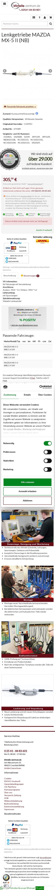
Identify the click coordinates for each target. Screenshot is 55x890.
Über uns (8, 792)
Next (50, 71)
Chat (33, 378)
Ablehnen (27, 500)
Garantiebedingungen (14, 784)
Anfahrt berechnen (12, 768)
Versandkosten (45, 857)
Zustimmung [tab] (10, 395)
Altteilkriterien (36, 201)
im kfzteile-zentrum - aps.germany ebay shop (37, 168)
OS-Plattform (10, 787)
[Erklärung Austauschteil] (37, 114)
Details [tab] (27, 395)
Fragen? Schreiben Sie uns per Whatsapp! (24, 888)
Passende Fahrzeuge (16, 106)
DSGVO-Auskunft (12, 781)
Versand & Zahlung (12, 795)
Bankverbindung (11, 803)
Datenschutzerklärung (14, 806)
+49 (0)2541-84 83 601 (41, 191)
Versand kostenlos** (35, 184)
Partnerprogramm (12, 789)
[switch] (48, 452)
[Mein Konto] (39, 17)
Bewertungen (30, 275)
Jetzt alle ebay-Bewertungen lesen (24, 325)
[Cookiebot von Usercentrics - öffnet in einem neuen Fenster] (39, 387)
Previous (5, 71)
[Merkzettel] (34, 17)
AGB (6, 798)
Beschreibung (10, 275)
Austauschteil (26, 196)
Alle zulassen (27, 482)
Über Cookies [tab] (45, 395)
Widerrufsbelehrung (13, 801)
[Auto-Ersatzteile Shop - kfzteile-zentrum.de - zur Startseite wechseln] (26, 7)
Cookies (7, 778)
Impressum (9, 809)
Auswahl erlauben (27, 491)
